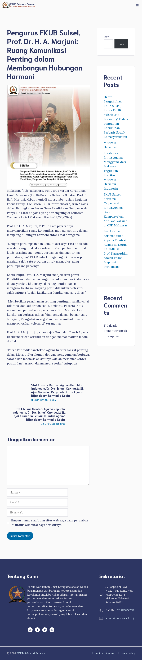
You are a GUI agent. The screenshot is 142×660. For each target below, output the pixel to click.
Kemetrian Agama (103, 653)
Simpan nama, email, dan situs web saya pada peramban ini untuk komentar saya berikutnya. (49, 522)
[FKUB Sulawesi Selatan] (18, 5)
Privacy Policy (126, 653)
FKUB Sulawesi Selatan (31, 653)
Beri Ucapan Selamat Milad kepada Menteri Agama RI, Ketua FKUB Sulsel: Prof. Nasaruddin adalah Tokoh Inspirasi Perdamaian (116, 249)
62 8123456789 (126, 610)
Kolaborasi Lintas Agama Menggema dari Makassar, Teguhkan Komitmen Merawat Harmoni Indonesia (115, 170)
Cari (107, 37)
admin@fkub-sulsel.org (119, 618)
